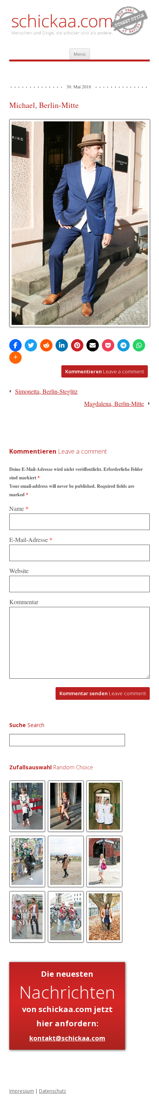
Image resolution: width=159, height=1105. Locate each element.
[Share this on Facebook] (15, 345)
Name (19, 508)
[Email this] (92, 345)
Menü (80, 54)
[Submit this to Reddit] (46, 345)
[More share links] (15, 357)
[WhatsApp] (139, 345)
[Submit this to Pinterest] (77, 345)
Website (19, 571)
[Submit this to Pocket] (108, 345)
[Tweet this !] (31, 345)
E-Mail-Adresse (30, 539)
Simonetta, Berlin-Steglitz (46, 391)
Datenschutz (52, 1091)
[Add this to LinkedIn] (62, 345)
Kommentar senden (102, 693)
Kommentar (23, 602)
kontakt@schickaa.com (67, 1038)
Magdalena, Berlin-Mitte (114, 403)
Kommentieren (104, 371)
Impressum (21, 1091)
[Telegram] (123, 345)
